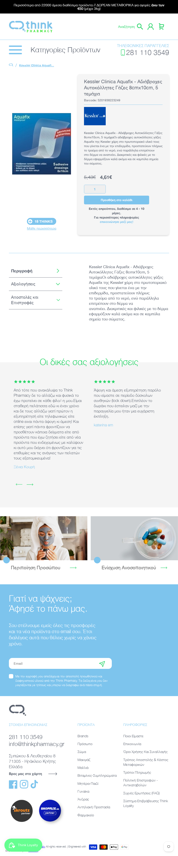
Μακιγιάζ (83, 760)
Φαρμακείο (85, 815)
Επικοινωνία (132, 744)
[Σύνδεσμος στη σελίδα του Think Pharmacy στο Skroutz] (21, 822)
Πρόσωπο (84, 744)
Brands (82, 736)
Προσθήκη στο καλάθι (116, 200)
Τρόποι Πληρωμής (137, 772)
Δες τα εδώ (44, 538)
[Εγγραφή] (102, 663)
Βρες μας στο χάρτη (25, 773)
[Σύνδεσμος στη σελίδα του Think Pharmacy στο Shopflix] (50, 825)
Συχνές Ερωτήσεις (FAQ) (141, 793)
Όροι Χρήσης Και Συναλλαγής (145, 752)
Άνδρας (83, 799)
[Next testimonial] (30, 484)
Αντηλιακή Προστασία (93, 807)
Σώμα (81, 752)
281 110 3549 (147, 52)
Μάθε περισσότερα (41, 228)
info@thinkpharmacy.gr (36, 744)
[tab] (35, 271)
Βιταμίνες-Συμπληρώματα (97, 775)
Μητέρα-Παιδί (87, 783)
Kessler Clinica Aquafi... (36, 65)
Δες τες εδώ (134, 538)
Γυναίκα (83, 791)
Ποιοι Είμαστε (133, 736)
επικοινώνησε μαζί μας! (116, 222)
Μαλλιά (82, 768)
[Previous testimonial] (19, 484)
